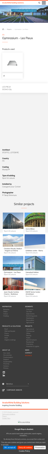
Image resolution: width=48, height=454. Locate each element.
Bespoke (6, 309)
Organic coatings (10, 340)
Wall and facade (9, 331)
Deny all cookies (25, 447)
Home (3, 29)
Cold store (29, 309)
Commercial (30, 331)
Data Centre (30, 314)
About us (6, 350)
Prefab (6, 335)
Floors (6, 333)
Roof (6, 329)
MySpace (28, 355)
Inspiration (6, 307)
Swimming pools (31, 316)
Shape (5, 311)
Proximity (6, 364)
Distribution (30, 318)
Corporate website (14, 390)
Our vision (6, 353)
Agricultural (30, 322)
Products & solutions (11, 326)
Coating (6, 316)
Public (28, 337)
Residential (30, 342)
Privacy (4, 416)
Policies (5, 368)
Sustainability (7, 361)
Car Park (29, 311)
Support (6, 359)
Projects (9, 29)
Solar (6, 337)
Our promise (7, 355)
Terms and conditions (8, 414)
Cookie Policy (6, 418)
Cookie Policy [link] (24, 451)
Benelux (9, 384)
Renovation (30, 320)
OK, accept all (9, 447)
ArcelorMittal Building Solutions (13, 3)
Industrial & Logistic (32, 346)
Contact (28, 353)
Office (28, 333)
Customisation (8, 357)
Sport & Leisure (31, 340)
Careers (6, 366)
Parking (28, 335)
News (27, 350)
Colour (5, 314)
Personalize (40, 447)
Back (22, 15)
